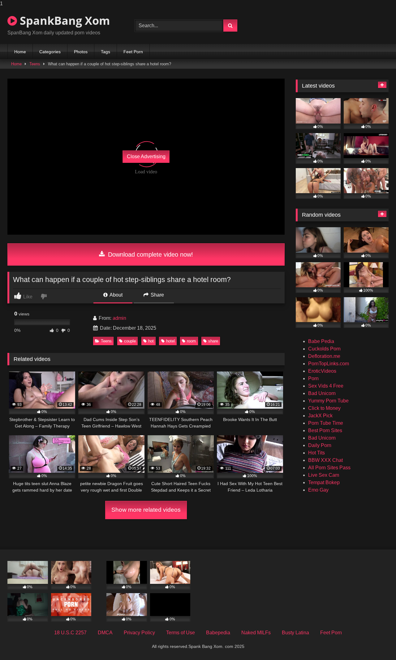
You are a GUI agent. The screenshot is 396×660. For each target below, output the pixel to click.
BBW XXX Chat (325, 460)
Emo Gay (318, 490)
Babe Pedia (321, 341)
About (116, 294)
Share (156, 294)
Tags (105, 51)
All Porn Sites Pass (329, 467)
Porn (313, 378)
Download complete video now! (149, 254)
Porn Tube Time (325, 423)
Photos (81, 51)
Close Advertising (146, 156)
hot (151, 341)
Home (20, 51)
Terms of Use (180, 632)
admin (119, 318)
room (191, 341)
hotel (170, 341)
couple (130, 341)
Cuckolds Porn (324, 348)
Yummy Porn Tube (328, 400)
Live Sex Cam (323, 475)
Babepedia (218, 632)
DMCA (105, 632)
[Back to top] (377, 643)
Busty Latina (295, 632)
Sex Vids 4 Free (325, 386)
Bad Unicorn (322, 393)
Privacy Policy (139, 632)
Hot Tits (316, 452)
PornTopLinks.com (328, 363)
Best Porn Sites (325, 430)
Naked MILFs (256, 632)
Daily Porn (319, 445)
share (213, 341)
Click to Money (324, 408)
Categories (50, 51)
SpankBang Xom (63, 20)
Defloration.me (324, 356)
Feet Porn (133, 51)
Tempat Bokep (324, 482)
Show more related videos (146, 509)
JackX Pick (320, 415)
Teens (34, 64)
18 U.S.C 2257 (70, 632)
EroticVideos (322, 371)
